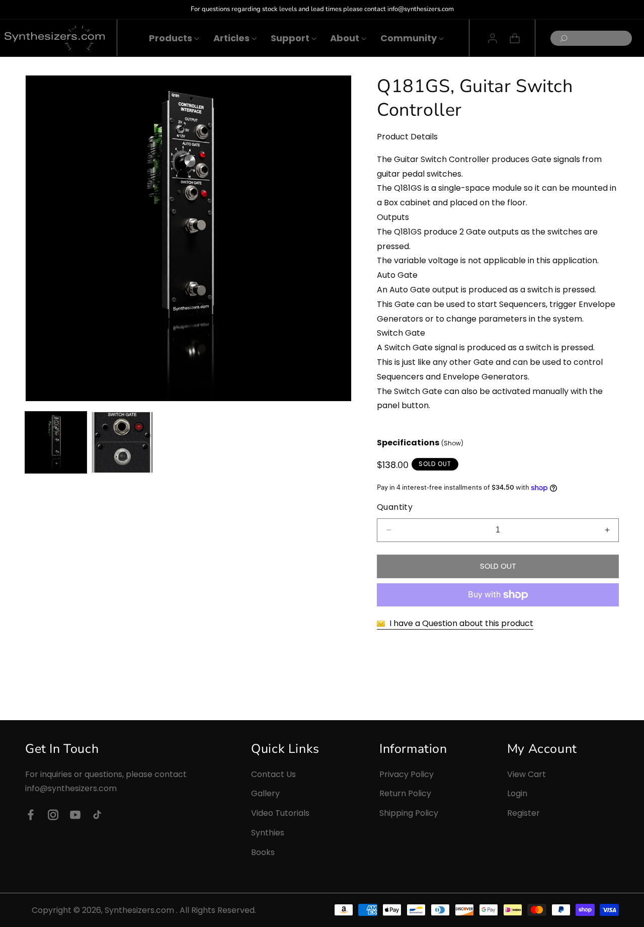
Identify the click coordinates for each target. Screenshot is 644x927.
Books (263, 852)
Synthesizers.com (139, 910)
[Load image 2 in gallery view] (122, 442)
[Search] (561, 38)
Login (517, 794)
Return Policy (405, 794)
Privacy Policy (406, 774)
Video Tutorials (280, 813)
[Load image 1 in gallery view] (56, 442)
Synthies (267, 832)
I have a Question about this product (460, 623)
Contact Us (273, 774)
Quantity (395, 507)
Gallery (265, 794)
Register (523, 813)
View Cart (526, 774)
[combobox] (591, 38)
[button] (170, 38)
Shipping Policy (408, 813)
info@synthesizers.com (71, 789)
